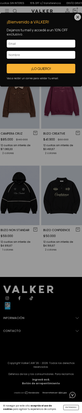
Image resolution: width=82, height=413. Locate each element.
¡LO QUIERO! (41, 68)
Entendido (71, 407)
